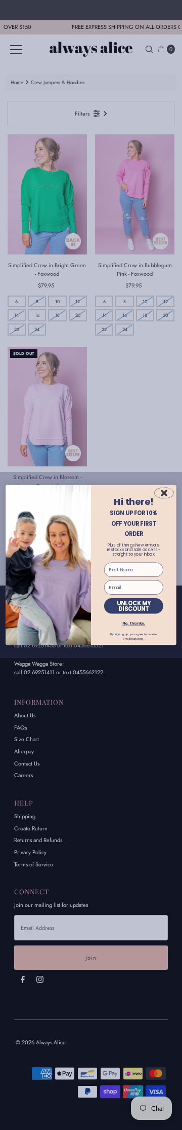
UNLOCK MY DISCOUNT (134, 606)
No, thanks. (134, 623)
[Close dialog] (164, 493)
